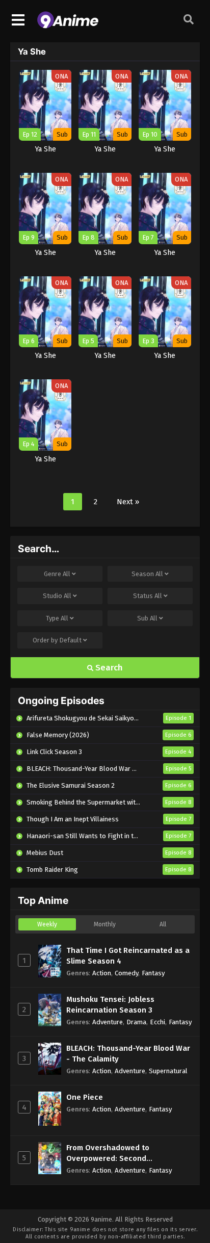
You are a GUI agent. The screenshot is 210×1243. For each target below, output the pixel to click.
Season (147, 574)
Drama (136, 1022)
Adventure (107, 1022)
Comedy (126, 973)
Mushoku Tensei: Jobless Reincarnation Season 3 (110, 1005)
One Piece (84, 1097)
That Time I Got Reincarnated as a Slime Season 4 (128, 956)
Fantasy (153, 973)
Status (147, 596)
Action (101, 973)
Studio (57, 596)
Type (57, 618)
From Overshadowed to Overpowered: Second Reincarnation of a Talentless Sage (119, 1153)
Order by (57, 640)
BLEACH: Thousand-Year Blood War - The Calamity (128, 1054)
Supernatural (168, 1071)
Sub (147, 618)
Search (108, 667)
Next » (128, 501)
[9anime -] (68, 26)
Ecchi (157, 1022)
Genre (57, 574)
